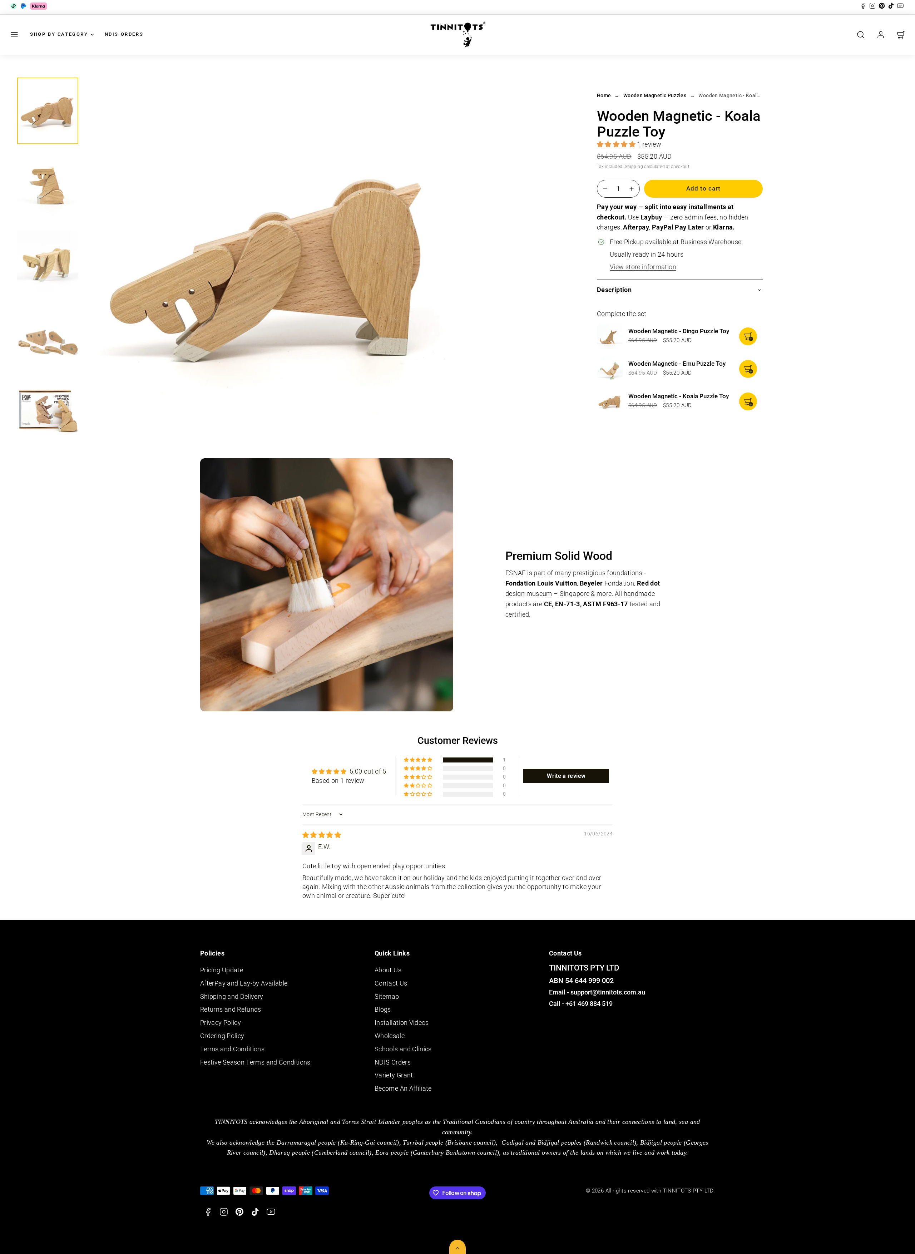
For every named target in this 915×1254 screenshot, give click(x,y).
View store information (643, 267)
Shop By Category (59, 34)
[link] (880, 34)
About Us (388, 970)
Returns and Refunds (230, 1009)
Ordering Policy (222, 1036)
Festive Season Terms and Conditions (255, 1062)
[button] (14, 34)
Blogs (383, 1009)
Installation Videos (402, 1022)
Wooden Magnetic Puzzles (654, 95)
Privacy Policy (220, 1022)
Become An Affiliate (403, 1088)
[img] (321, 835)
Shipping (634, 166)
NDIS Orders (124, 34)
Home (604, 95)
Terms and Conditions (232, 1049)
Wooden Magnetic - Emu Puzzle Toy (677, 363)
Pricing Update (221, 970)
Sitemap (387, 996)
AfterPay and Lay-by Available (243, 983)
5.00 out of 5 (368, 771)
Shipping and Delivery (231, 996)
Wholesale (390, 1036)
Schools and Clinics (403, 1049)
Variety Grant (394, 1075)
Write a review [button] (566, 775)
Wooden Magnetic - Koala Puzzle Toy (678, 396)
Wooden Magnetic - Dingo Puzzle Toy (678, 331)
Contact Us (391, 983)
